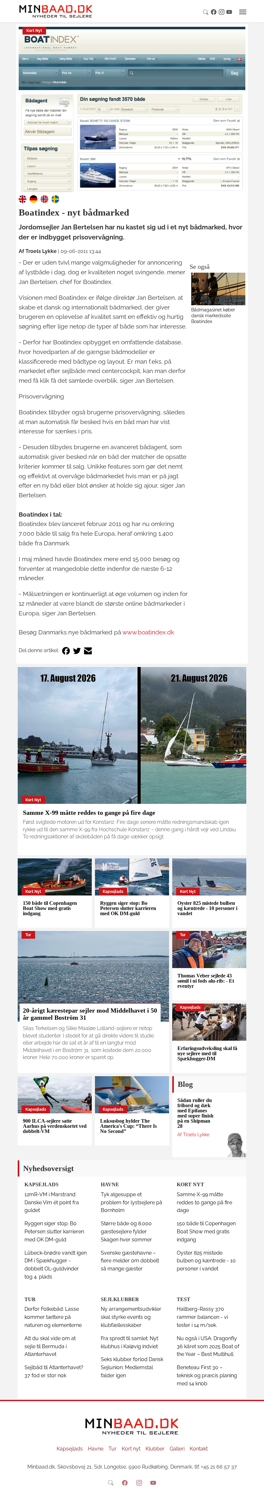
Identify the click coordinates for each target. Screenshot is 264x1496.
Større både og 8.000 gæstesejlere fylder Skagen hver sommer (126, 1231)
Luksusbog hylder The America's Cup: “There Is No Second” (128, 1126)
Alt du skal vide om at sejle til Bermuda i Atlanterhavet (50, 1346)
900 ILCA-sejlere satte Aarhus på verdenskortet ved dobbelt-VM (55, 1126)
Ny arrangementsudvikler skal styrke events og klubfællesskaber (131, 1317)
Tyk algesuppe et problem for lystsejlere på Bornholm (131, 1202)
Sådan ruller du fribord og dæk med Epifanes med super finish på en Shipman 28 (195, 1113)
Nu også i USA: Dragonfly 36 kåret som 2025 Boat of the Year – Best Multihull (208, 1346)
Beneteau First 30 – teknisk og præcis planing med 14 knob (207, 1375)
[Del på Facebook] (66, 651)
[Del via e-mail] (88, 651)
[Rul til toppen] (254, 1486)
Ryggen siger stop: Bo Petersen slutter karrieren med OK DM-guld (128, 908)
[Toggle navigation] (242, 11)
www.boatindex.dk (148, 632)
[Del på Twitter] (77, 651)
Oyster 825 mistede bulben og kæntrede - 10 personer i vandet (207, 908)
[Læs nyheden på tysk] (33, 199)
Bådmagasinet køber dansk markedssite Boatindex (213, 315)
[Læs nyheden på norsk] (44, 199)
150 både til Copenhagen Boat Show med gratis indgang (50, 908)
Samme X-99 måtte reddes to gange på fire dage (89, 812)
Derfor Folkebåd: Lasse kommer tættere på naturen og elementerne (53, 1317)
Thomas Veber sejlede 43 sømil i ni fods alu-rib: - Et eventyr (205, 981)
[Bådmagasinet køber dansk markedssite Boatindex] (218, 289)
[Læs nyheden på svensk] (55, 199)
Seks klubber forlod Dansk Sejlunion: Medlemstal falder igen (132, 1367)
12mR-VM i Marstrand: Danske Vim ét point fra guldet (51, 1202)
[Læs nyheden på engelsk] (22, 199)
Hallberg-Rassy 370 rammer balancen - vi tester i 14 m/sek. (202, 1317)
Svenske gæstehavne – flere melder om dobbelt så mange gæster (130, 1261)
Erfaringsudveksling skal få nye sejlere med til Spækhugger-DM (207, 1053)
